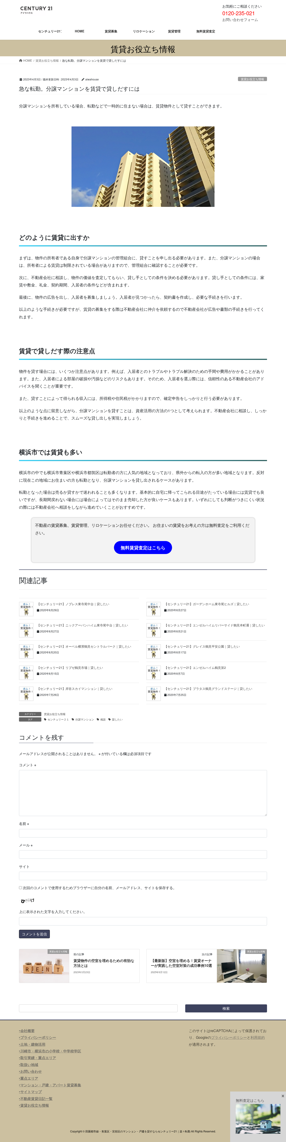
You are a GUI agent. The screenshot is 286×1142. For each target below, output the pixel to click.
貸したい (117, 719)
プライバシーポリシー (229, 1037)
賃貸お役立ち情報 (252, 79)
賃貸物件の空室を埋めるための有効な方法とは (104, 963)
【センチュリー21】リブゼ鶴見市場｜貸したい (70, 667)
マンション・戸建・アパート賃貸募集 (50, 1084)
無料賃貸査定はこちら (143, 547)
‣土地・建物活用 (32, 1044)
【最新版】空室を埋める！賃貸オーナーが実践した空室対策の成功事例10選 (181, 963)
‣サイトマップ (30, 1091)
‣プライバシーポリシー (37, 1037)
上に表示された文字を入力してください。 (53, 911)
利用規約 (257, 1037)
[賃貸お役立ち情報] (44, 965)
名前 (24, 823)
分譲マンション (84, 719)
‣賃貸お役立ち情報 (34, 1105)
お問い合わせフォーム (240, 19)
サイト (24, 866)
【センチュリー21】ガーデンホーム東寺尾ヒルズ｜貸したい (206, 604)
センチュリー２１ (58, 719)
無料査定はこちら (250, 1100)
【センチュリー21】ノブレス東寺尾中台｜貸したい (73, 604)
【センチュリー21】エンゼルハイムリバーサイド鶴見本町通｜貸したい (214, 625)
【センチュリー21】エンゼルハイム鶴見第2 (195, 667)
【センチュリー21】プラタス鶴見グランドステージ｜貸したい (208, 688)
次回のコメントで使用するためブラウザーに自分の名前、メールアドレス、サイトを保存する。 (100, 887)
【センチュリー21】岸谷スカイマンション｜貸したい (74, 688)
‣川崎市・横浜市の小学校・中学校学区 (50, 1051)
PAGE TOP (274, 1103)
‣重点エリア (28, 1078)
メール (26, 845)
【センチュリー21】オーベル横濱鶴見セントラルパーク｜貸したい (84, 646)
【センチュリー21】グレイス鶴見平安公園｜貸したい (202, 646)
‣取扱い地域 (28, 1064)
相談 (103, 719)
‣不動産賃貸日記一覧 (36, 1098)
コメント (27, 764)
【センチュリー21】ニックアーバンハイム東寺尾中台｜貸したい (82, 625)
